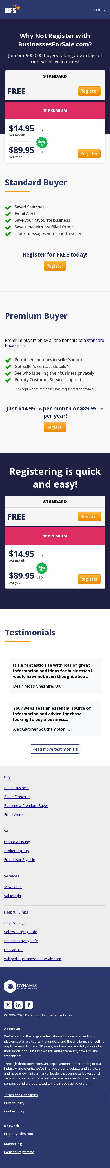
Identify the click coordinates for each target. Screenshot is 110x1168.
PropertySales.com (18, 1133)
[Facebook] (28, 1005)
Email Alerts (14, 814)
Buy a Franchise (17, 796)
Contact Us (13, 949)
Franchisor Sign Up (19, 859)
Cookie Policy (14, 1111)
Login (99, 9)
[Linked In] (18, 1005)
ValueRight (12, 895)
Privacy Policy (14, 1103)
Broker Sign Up (16, 850)
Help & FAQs (14, 922)
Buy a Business (16, 787)
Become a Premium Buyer (26, 805)
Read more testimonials (55, 749)
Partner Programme (19, 1152)
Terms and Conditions (21, 1094)
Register (89, 91)
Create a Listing (17, 841)
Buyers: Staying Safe (21, 940)
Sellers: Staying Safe (20, 931)
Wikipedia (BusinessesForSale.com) (33, 958)
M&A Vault (13, 886)
